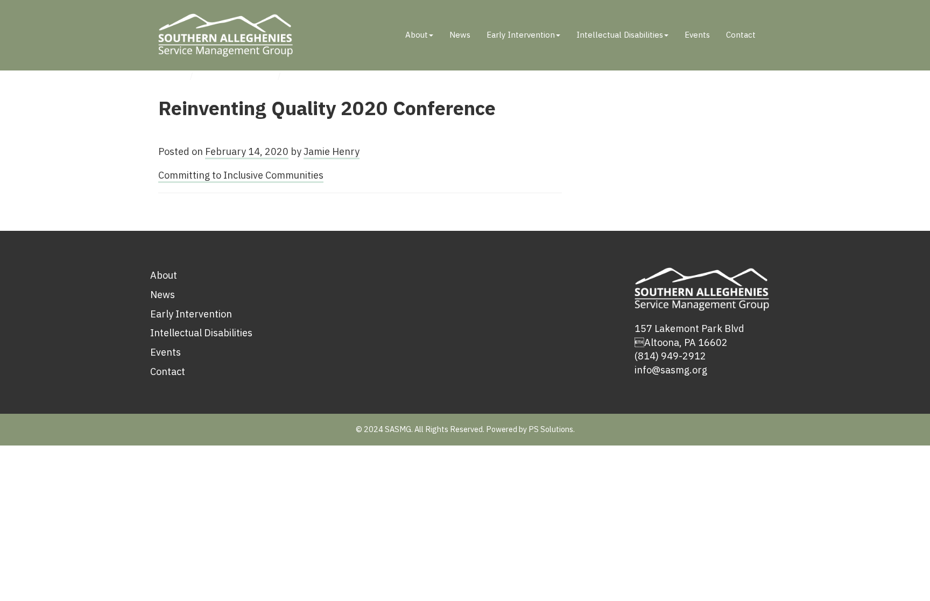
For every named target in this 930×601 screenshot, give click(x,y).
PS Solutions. (552, 429)
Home (170, 75)
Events (697, 35)
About (416, 35)
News (459, 35)
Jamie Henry (332, 151)
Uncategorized (236, 75)
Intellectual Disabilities (619, 35)
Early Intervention (521, 35)
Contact (741, 35)
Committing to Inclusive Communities (240, 175)
